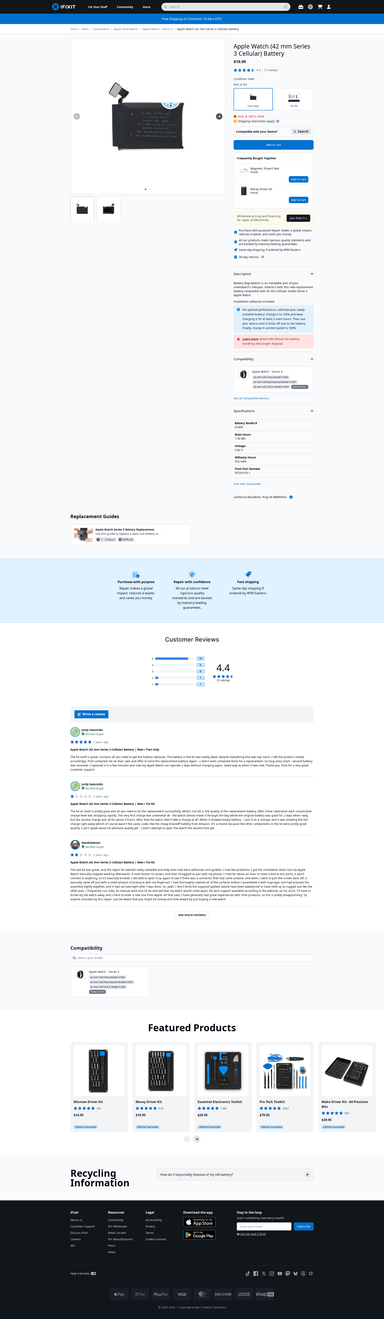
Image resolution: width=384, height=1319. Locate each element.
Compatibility (244, 359)
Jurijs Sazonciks (92, 730)
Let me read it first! (253, 1234)
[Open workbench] (301, 7)
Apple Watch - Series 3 (158, 29)
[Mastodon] (287, 1273)
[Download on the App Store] (199, 1222)
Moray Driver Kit (261, 189)
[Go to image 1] (145, 189)
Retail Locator (117, 1233)
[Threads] (303, 1273)
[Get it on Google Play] (199, 1235)
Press (111, 1245)
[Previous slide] (187, 1139)
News (111, 1252)
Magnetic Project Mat (264, 168)
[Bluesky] (295, 1274)
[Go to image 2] (150, 189)
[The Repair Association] (311, 1273)
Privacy (150, 1226)
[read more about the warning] (291, 497)
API (72, 1245)
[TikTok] (247, 1273)
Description (242, 274)
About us (76, 1220)
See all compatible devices (251, 398)
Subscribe (303, 1226)
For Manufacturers (120, 1239)
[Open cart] (320, 7)
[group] (77, 116)
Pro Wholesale (117, 1226)
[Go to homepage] (65, 6)
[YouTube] (279, 1273)
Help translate (79, 1273)
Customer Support (82, 1226)
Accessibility (154, 1220)
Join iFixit (298, 218)
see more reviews (192, 915)
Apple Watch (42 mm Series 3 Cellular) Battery (208, 29)
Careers (75, 1239)
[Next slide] (196, 1139)
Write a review (93, 714)
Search (303, 131)
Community (115, 1220)
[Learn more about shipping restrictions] (277, 121)
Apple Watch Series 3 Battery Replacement (124, 529)
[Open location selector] (310, 7)
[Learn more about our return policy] (262, 257)
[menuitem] (98, 7)
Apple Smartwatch (126, 29)
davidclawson (91, 843)
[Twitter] (263, 1273)
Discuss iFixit (79, 1233)
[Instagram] (271, 1273)
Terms (150, 1233)
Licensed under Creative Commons (202, 1307)
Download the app (198, 1212)
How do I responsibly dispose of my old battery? (196, 1174)
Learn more (250, 339)
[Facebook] (255, 1273)
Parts (85, 29)
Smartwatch (101, 29)
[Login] (329, 7)
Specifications (244, 411)
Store (73, 29)
